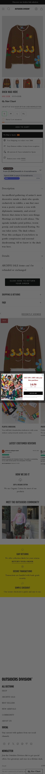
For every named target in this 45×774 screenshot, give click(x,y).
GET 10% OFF (33, 393)
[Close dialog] (43, 375)
